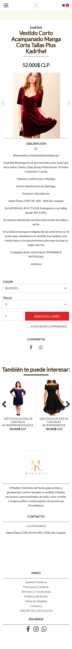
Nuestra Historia (36, 582)
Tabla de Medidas (36, 601)
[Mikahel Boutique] (36, 5)
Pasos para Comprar (36, 586)
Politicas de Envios (36, 596)
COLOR (8, 281)
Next (66, 404)
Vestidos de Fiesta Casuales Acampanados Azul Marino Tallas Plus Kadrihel (18, 425)
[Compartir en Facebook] (31, 348)
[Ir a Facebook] (28, 629)
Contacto (36, 606)
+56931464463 (36, 526)
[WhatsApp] (44, 629)
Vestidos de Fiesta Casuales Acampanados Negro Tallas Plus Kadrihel (54, 425)
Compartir (36, 339)
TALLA (7, 297)
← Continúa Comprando (47, 326)
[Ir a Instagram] (36, 629)
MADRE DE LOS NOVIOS (36, 610)
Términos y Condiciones (36, 591)
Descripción (36, 143)
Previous (5, 404)
